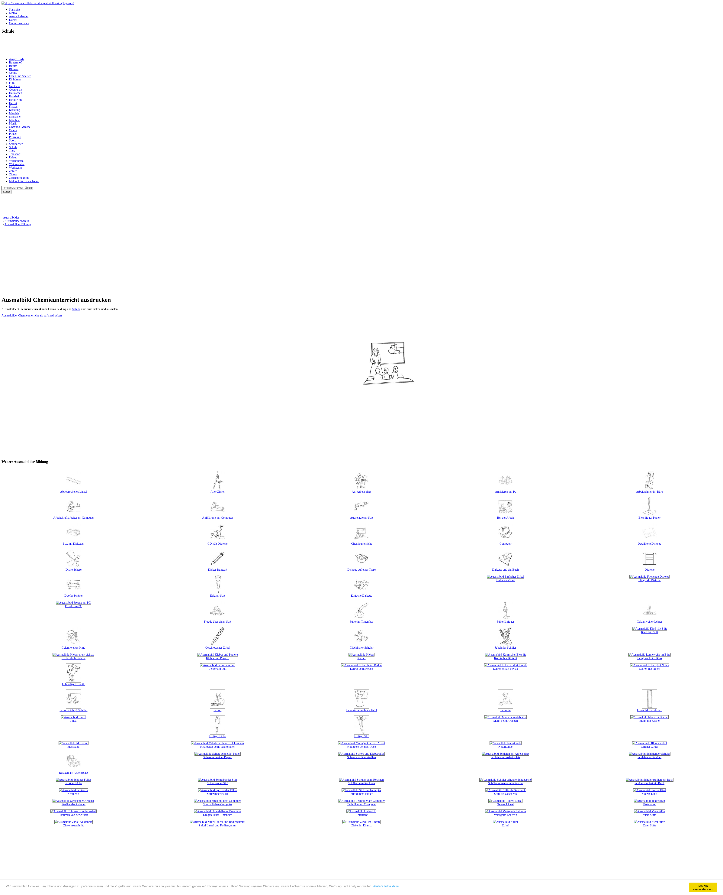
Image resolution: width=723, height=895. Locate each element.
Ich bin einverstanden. (703, 887)
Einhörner (15, 79)
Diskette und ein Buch (505, 569)
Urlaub (13, 157)
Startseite (14, 9)
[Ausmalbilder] (38, 3)
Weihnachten (16, 164)
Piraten (13, 133)
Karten (13, 19)
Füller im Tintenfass (361, 621)
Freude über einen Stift (217, 621)
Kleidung (14, 110)
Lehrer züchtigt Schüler (73, 710)
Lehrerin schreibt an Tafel (361, 710)
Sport (12, 140)
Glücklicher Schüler (361, 647)
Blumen (13, 69)
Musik (13, 123)
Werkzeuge (15, 167)
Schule (13, 147)
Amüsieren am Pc (505, 491)
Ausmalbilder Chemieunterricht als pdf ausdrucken (32, 315)
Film (11, 82)
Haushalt (14, 96)
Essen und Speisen (20, 76)
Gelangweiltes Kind (73, 647)
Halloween (15, 93)
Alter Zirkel (217, 491)
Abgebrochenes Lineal (73, 491)
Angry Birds (16, 59)
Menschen (15, 116)
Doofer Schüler (73, 595)
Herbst (13, 103)
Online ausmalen (19, 23)
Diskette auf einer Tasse (361, 569)
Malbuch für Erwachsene (24, 181)
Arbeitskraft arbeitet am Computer (73, 517)
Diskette (649, 569)
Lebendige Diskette (73, 684)
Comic (13, 72)
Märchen (14, 120)
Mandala (14, 113)
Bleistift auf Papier (649, 517)
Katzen (13, 106)
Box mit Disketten (73, 543)
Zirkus (13, 174)
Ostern (13, 130)
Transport (14, 154)
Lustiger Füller (217, 736)
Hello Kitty (15, 99)
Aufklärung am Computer (217, 517)
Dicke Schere (74, 569)
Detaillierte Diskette (649, 543)
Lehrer (217, 710)
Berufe (13, 65)
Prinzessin (15, 137)
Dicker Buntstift (217, 569)
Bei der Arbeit (505, 517)
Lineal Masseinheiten (649, 710)
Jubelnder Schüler (505, 647)
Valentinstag (16, 160)
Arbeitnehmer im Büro (649, 491)
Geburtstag (15, 89)
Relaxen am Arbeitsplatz (73, 772)
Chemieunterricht (361, 543)
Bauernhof (15, 62)
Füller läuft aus (505, 621)
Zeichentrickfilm (19, 177)
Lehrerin (505, 710)
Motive (13, 13)
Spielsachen (16, 143)
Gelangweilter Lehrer (649, 621)
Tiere (12, 150)
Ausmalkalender (18, 16)
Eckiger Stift (217, 595)
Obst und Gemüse (20, 126)
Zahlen (13, 171)
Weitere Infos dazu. (386, 886)
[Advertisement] (13, 45)
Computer (505, 543)
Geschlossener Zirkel (217, 647)
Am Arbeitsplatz (361, 491)
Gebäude (14, 86)
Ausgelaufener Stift (361, 517)
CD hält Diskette (217, 543)
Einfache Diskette (361, 595)
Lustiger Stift (361, 736)
